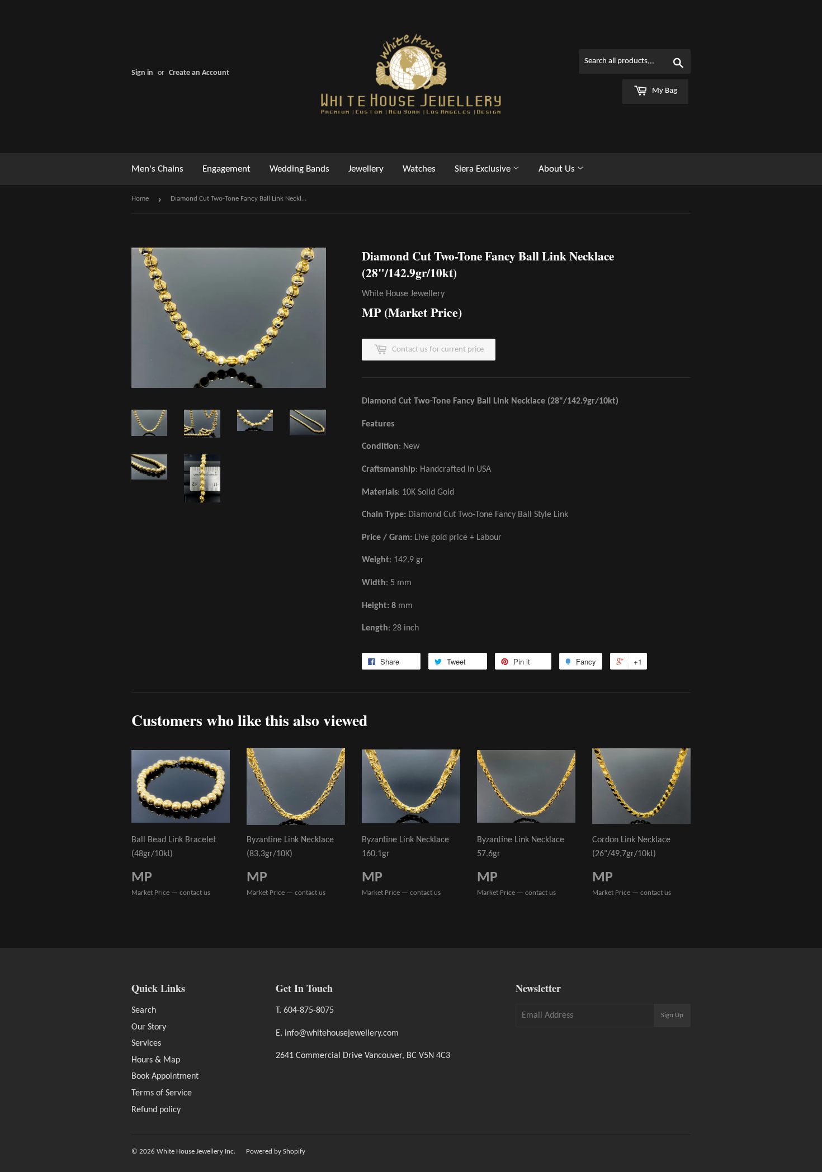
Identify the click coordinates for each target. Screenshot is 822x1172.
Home (140, 198)
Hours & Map (155, 1060)
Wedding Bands (299, 169)
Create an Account (199, 73)
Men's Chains (157, 169)
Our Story (148, 1027)
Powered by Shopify (275, 1151)
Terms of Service (161, 1093)
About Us (557, 169)
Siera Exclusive (484, 169)
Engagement (226, 169)
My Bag (663, 91)
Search (143, 1010)
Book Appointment (165, 1076)
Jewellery (366, 169)
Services (146, 1043)
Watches (419, 169)
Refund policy (156, 1109)
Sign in (142, 73)
